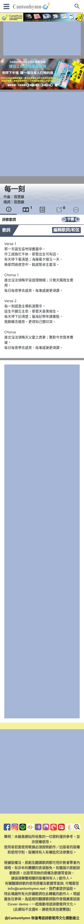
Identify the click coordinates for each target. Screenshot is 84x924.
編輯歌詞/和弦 (66, 229)
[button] (27, 85)
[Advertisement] (42, 38)
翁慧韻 (19, 197)
